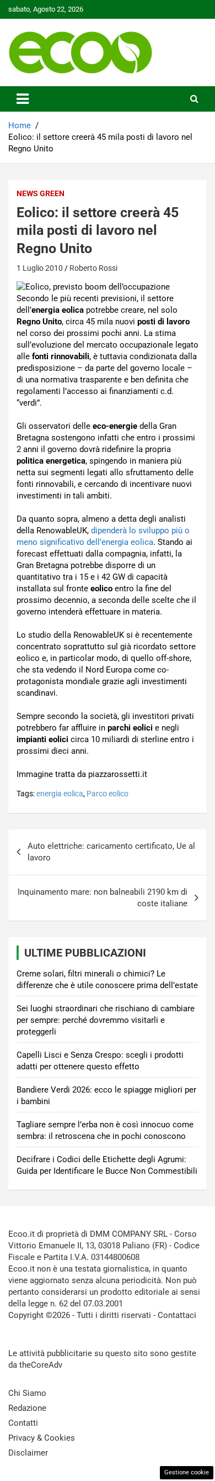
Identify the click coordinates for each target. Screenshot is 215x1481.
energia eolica (59, 793)
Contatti (23, 1423)
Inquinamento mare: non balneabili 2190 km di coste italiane (102, 897)
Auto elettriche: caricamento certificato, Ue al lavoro (111, 852)
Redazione (27, 1408)
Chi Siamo (27, 1393)
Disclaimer (28, 1453)
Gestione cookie (186, 1472)
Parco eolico (107, 793)
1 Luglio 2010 (40, 268)
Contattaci (177, 1315)
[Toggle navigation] (22, 99)
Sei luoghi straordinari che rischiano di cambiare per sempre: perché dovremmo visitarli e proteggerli (106, 1020)
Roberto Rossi (93, 268)
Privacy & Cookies (41, 1438)
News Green (40, 193)
